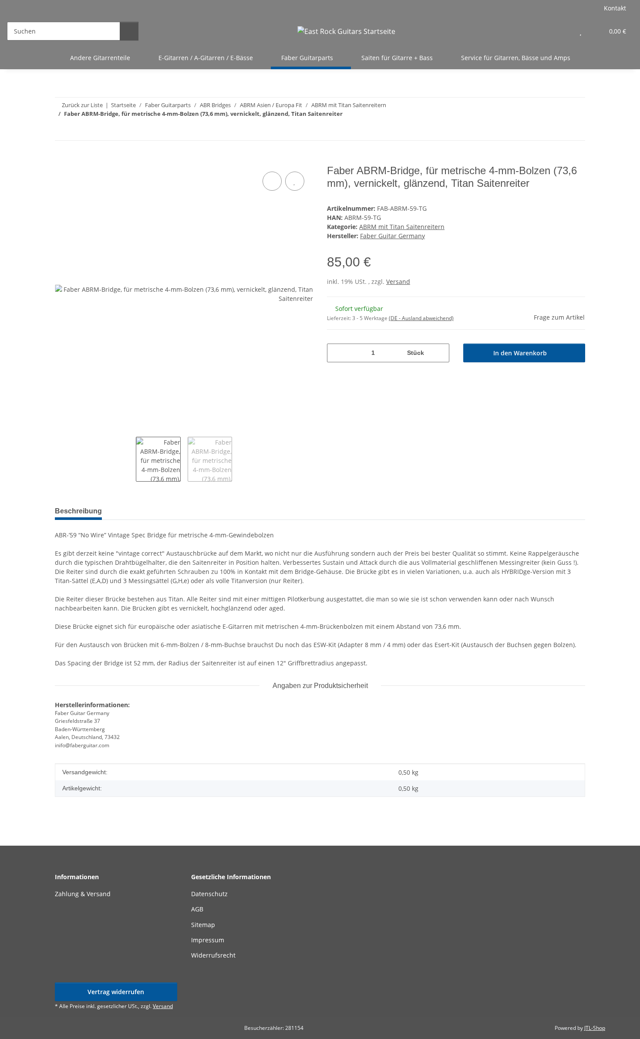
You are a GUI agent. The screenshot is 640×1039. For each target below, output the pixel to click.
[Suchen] (129, 31)
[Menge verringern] (336, 353)
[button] (563, 31)
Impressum (207, 940)
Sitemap (203, 925)
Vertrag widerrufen (116, 992)
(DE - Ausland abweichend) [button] (421, 318)
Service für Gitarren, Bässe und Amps (515, 58)
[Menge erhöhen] (439, 353)
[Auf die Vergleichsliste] (272, 181)
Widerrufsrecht (213, 955)
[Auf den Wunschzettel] (294, 181)
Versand (398, 281)
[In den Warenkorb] (62, 160)
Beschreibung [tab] (78, 511)
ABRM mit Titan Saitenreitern (402, 227)
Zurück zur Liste (82, 105)
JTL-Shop (594, 1028)
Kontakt (615, 8)
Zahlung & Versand (83, 894)
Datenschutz (209, 894)
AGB (197, 909)
